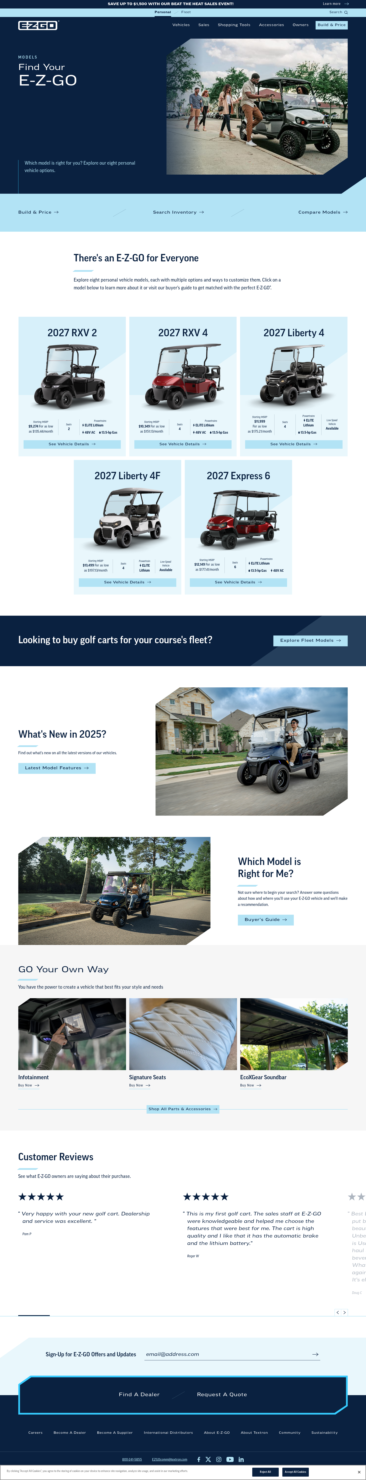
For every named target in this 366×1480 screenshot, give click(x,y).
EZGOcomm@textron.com (169, 1460)
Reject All (265, 1472)
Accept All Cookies (295, 1472)
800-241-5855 (132, 1460)
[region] (183, 1472)
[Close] (359, 1472)
